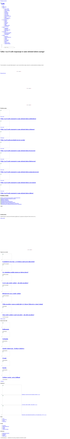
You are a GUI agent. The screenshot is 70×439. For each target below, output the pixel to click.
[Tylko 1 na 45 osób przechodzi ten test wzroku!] (5, 136)
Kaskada (6, 23)
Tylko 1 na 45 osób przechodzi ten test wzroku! (12, 140)
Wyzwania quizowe (8, 16)
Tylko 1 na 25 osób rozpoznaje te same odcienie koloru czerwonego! (18, 182)
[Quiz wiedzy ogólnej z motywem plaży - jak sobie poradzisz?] (7, 312)
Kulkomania (5, 329)
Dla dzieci (6, 36)
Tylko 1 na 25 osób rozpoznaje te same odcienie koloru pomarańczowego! (19, 172)
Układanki (6, 28)
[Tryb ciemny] (0, 49)
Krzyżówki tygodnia (8, 32)
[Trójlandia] (6, 336)
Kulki (5, 24)
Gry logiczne (4, 19)
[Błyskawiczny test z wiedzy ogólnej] (7, 291)
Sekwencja (6, 22)
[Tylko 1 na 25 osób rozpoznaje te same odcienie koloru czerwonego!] (5, 179)
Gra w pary (6, 14)
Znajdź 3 (6, 20)
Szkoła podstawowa (8, 37)
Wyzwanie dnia (7, 42)
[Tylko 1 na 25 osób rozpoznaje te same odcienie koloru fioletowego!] (5, 158)
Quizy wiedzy (7, 8)
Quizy (3, 7)
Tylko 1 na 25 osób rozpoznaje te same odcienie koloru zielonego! (17, 129)
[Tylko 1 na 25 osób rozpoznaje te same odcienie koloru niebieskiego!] (5, 115)
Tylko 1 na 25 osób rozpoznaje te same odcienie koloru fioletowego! (18, 161)
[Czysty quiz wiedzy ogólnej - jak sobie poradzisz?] (7, 280)
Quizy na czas (7, 9)
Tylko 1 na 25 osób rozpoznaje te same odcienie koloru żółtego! (16, 193)
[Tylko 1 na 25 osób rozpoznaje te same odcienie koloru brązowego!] (5, 147)
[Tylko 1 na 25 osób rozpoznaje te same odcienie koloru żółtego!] (5, 190)
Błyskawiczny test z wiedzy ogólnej (11, 293)
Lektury (3, 428)
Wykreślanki (7, 34)
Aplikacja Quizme (7, 43)
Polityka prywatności (5, 433)
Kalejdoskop (7, 26)
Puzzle (3, 27)
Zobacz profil (2, 218)
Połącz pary (6, 30)
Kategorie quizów (7, 17)
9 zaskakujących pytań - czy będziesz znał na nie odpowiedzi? (18, 261)
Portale (3, 35)
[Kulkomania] (6, 327)
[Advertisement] (35, 68)
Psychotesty (6, 12)
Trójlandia (5, 339)
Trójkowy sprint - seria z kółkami (11, 377)
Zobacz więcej (2, 318)
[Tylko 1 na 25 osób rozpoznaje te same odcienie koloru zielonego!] (5, 126)
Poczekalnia (4, 6)
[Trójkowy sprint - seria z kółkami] (6, 375)
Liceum (6, 38)
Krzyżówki (4, 31)
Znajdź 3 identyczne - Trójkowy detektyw (13, 348)
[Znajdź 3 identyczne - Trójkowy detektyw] (6, 346)
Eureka (6, 21)
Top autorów (7, 18)
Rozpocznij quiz (3, 73)
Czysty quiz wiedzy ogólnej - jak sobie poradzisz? (15, 283)
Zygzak (4, 358)
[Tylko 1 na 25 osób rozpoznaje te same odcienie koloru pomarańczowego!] (5, 168)
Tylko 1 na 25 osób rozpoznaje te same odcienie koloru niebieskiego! (18, 118)
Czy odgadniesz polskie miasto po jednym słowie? (15, 272)
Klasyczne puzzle (7, 29)
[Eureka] (6, 365)
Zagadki (6, 11)
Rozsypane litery (7, 33)
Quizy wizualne (7, 10)
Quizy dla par (7, 15)
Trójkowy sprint (7, 25)
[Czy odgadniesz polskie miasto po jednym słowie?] (7, 270)
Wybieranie (6, 13)
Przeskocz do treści (3, 0)
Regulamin (4, 434)
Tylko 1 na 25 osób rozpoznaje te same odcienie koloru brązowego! (17, 150)
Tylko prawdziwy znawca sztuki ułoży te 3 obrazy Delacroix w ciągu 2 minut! (22, 304)
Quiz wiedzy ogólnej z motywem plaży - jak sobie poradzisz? (18, 314)
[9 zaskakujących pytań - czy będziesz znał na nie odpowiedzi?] (7, 259)
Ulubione (2, 381)
